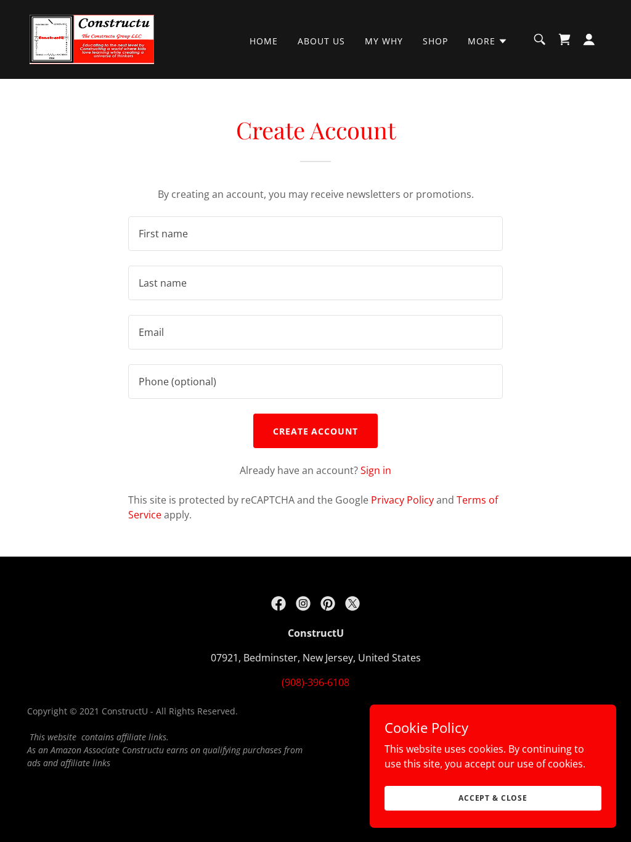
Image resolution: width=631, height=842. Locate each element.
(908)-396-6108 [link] (315, 682)
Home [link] (264, 41)
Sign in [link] (375, 470)
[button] (488, 41)
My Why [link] (384, 41)
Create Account (316, 431)
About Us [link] (321, 41)
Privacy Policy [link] (402, 500)
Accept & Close (492, 798)
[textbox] (315, 233)
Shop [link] (435, 41)
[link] (92, 38)
